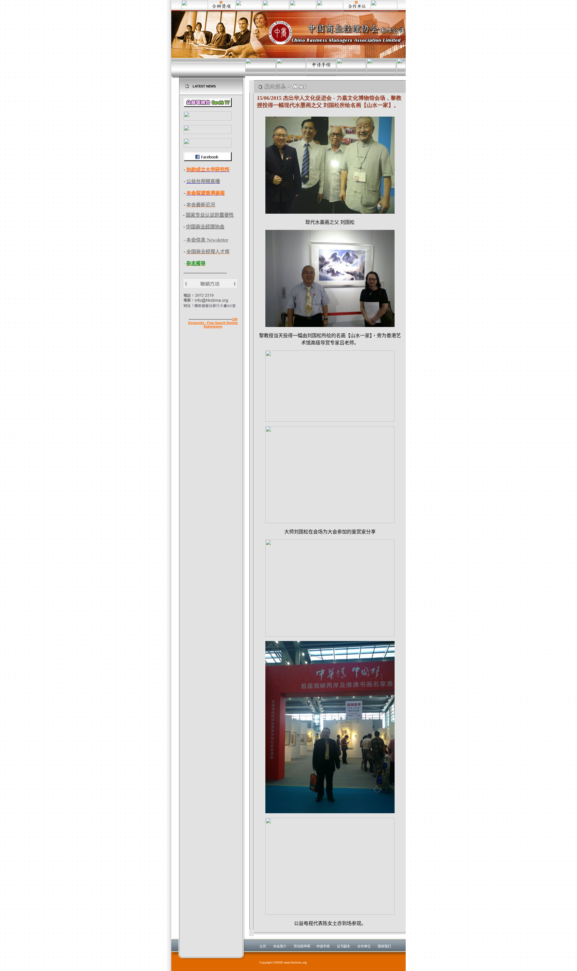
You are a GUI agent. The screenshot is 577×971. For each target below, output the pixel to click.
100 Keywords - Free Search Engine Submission (213, 322)
